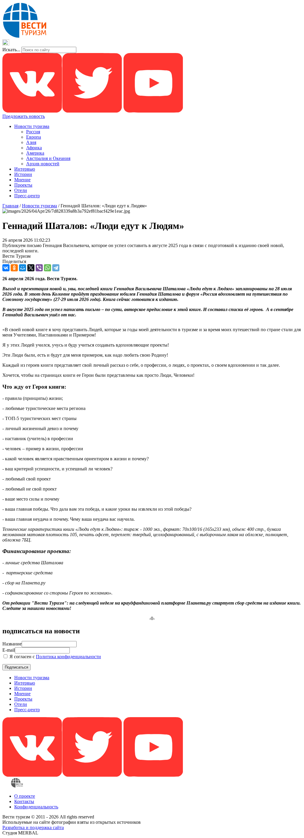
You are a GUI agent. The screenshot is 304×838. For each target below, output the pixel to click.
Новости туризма (31, 126)
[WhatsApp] (47, 267)
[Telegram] (55, 267)
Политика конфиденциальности (68, 656)
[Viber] (39, 267)
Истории (23, 174)
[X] (30, 267)
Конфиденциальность (36, 806)
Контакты (24, 801)
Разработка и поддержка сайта (33, 827)
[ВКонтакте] (6, 267)
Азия (31, 142)
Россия (33, 131)
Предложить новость (23, 116)
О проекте (24, 796)
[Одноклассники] (14, 267)
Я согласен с (54, 656)
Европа (33, 137)
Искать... (11, 49)
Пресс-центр (27, 195)
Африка (34, 147)
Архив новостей (42, 163)
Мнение (22, 179)
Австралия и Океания (48, 158)
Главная (10, 205)
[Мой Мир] (22, 267)
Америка (35, 153)
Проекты (23, 185)
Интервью (24, 169)
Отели (20, 190)
